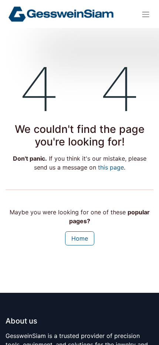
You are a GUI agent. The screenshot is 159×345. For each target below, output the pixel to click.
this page (111, 167)
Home (79, 238)
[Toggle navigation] (145, 14)
